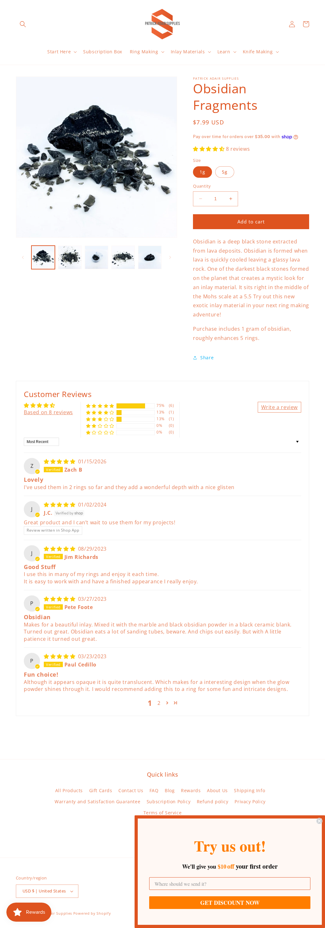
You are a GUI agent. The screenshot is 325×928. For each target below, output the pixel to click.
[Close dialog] (319, 821)
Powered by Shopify (92, 913)
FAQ (154, 790)
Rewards (191, 790)
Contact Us (130, 790)
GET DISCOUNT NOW (230, 902)
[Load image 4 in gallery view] (123, 257)
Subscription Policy (168, 802)
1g (202, 172)
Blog (170, 790)
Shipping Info (249, 790)
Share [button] (207, 358)
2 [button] (159, 702)
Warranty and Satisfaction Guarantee (97, 802)
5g (225, 172)
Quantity (202, 186)
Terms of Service (162, 813)
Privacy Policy (250, 802)
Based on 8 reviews (48, 412)
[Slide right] (170, 257)
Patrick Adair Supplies (51, 913)
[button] (23, 24)
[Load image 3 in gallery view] (96, 257)
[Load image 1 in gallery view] (43, 257)
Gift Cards (100, 790)
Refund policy (213, 802)
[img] (60, 461)
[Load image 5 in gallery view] (150, 257)
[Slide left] (23, 257)
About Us (217, 790)
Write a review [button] (279, 407)
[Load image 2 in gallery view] (70, 257)
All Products (69, 790)
